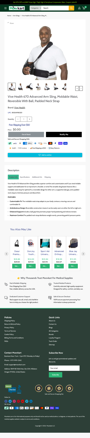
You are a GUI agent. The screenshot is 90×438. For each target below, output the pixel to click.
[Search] (71, 8)
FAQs (6, 341)
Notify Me (64, 134)
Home (9, 15)
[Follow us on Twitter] (10, 401)
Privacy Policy (9, 328)
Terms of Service (10, 331)
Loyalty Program (54, 338)
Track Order (53, 341)
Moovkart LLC (51, 426)
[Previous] (6, 254)
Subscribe (55, 375)
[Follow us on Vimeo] (26, 401)
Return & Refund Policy (12, 324)
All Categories (53, 331)
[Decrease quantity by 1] (18, 119)
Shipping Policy (9, 321)
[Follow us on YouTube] (22, 401)
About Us (52, 321)
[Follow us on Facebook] (5, 401)
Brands (51, 334)
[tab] (13, 177)
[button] (45, 155)
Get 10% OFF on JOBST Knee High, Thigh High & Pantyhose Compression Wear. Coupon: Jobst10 (45, 2)
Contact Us (52, 324)
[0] (83, 8)
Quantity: (11, 119)
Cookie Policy (9, 334)
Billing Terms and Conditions (14, 338)
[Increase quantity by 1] (29, 119)
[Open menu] (5, 8)
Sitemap (52, 345)
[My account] (79, 8)
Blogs (51, 328)
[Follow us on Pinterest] (18, 401)
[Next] (83, 254)
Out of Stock (26, 134)
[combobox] (55, 8)
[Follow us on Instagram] (14, 401)
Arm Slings (16, 15)
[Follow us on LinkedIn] (30, 401)
